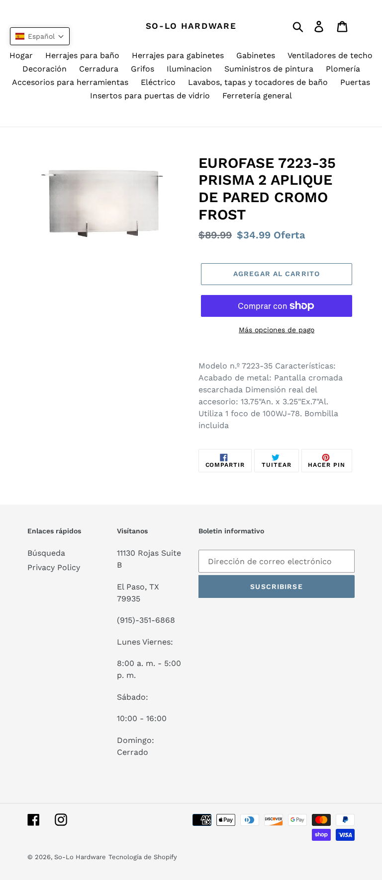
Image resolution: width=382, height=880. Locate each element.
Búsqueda (46, 553)
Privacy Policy (53, 567)
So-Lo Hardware (191, 26)
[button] (39, 36)
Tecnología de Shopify (142, 857)
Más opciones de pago (276, 330)
